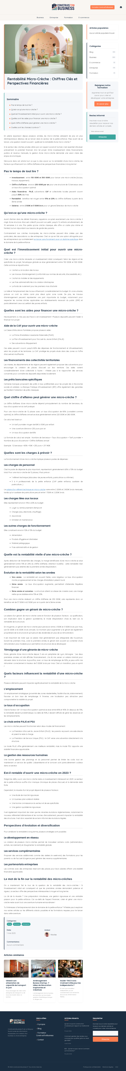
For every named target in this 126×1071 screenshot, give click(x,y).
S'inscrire (103, 137)
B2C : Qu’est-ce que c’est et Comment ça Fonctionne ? (76, 1050)
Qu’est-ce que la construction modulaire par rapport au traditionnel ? (76, 1026)
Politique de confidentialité (92, 1067)
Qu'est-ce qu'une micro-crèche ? (23, 109)
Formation (68, 17)
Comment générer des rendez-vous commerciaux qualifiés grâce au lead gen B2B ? (76, 1038)
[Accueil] (121, 7)
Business (40, 17)
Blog (9, 924)
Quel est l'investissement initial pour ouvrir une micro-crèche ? (35, 114)
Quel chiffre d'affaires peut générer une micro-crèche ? (32, 123)
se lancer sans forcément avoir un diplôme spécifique (56, 239)
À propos (41, 1024)
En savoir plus (102, 104)
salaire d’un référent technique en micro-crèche (25, 489)
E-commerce (84, 17)
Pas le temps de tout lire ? (20, 105)
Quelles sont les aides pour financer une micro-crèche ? (33, 118)
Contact (41, 1040)
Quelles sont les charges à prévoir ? (24, 127)
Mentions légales (107, 1067)
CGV (116, 1067)
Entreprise (54, 17)
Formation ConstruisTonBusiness (102, 7)
